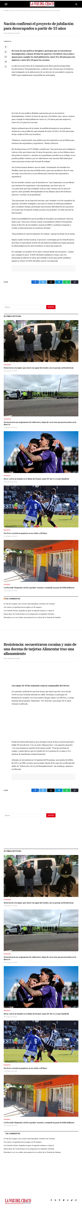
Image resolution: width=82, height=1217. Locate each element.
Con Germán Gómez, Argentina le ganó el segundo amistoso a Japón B (29, 610)
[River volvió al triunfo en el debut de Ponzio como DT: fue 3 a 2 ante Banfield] (41, 452)
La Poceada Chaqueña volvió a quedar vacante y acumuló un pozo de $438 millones (39, 588)
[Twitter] (6, 52)
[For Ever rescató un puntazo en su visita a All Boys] (41, 506)
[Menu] (6, 4)
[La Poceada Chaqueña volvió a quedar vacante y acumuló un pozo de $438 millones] (41, 561)
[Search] (76, 4)
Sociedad (7, 584)
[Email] (6, 57)
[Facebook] (6, 47)
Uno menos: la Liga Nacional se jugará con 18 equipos (23, 607)
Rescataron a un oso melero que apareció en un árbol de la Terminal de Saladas (32, 617)
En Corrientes (13, 599)
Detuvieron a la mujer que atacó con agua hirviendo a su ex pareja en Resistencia (38, 368)
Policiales (7, 364)
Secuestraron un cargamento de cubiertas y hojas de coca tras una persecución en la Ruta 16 (40, 423)
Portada (6, 10)
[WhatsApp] (6, 67)
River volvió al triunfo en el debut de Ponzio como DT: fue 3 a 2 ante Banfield (36, 479)
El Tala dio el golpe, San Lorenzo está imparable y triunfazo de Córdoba (29, 604)
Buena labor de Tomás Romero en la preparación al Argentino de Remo (29, 614)
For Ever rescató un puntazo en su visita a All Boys (25, 533)
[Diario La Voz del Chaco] (42, 4)
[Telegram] (6, 62)
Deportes (7, 475)
